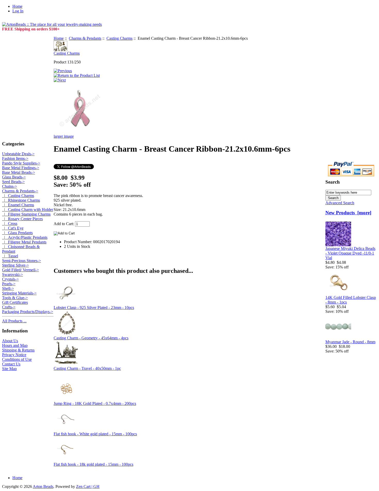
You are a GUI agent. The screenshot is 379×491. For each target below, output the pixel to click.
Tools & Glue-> (15, 298)
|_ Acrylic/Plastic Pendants (24, 237)
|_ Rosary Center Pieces (22, 219)
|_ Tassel (10, 256)
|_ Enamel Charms (18, 205)
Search (332, 182)
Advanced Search (339, 203)
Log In (17, 11)
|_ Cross (9, 223)
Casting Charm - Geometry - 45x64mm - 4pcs (91, 338)
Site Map (9, 368)
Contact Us (11, 364)
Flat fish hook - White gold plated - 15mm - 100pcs (95, 434)
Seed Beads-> (13, 181)
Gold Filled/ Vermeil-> (20, 270)
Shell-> (8, 288)
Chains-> (9, 186)
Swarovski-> (12, 274)
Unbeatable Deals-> (18, 154)
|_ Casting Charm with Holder (27, 209)
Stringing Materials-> (19, 293)
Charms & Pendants (85, 38)
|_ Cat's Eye (12, 228)
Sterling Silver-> (15, 265)
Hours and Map (15, 345)
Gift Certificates (15, 302)
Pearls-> (8, 284)
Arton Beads (43, 486)
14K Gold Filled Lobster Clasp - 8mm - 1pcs (350, 299)
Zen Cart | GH (88, 486)
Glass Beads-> (14, 177)
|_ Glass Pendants (17, 233)
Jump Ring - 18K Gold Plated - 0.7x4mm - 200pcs (95, 403)
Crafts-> (8, 307)
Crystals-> (10, 279)
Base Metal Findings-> (20, 168)
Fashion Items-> (15, 158)
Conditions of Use (17, 359)
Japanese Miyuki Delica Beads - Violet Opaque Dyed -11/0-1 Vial (350, 253)
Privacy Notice (14, 355)
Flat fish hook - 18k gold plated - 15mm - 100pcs (93, 464)
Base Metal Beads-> (18, 172)
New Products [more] (348, 212)
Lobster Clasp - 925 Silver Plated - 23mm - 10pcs (94, 307)
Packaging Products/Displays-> (27, 311)
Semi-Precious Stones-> (21, 260)
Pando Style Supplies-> (21, 163)
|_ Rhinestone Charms (21, 200)
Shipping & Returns (18, 350)
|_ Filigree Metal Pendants (24, 242)
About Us (10, 341)
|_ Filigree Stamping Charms (26, 214)
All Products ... (14, 321)
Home (17, 6)
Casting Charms (119, 38)
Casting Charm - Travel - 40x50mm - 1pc (87, 368)
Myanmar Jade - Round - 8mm (350, 342)
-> (20, 191)
